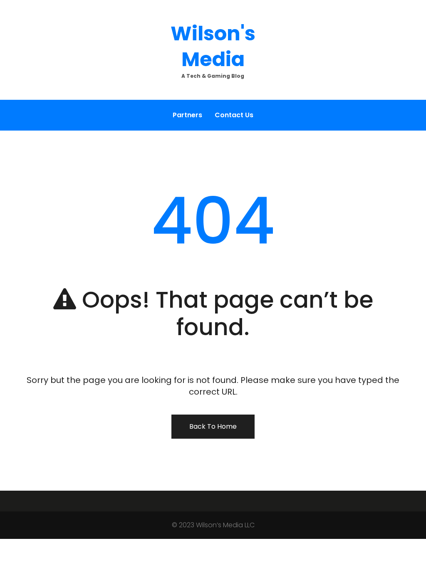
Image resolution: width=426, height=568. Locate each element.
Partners (187, 115)
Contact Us (234, 115)
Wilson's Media (213, 46)
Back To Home (213, 426)
